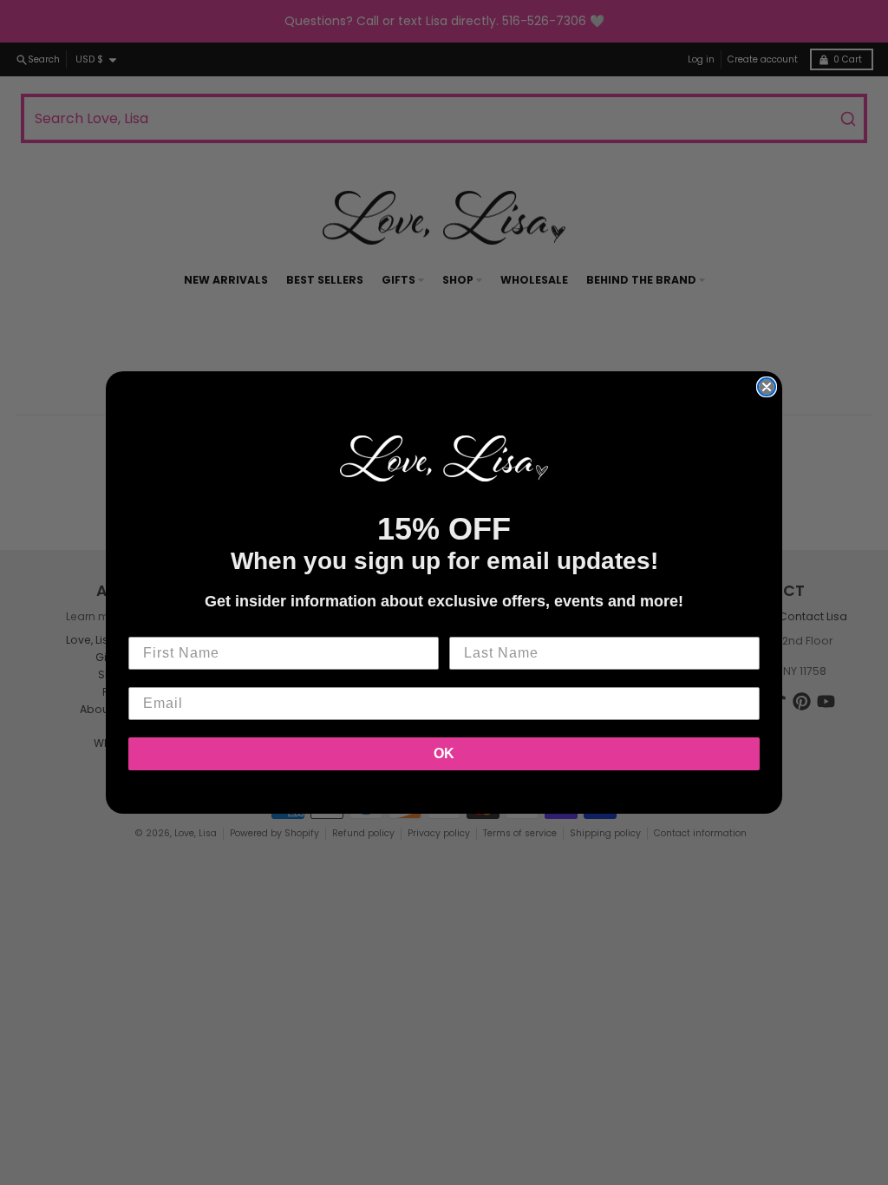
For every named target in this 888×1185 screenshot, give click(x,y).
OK (444, 753)
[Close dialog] (766, 387)
